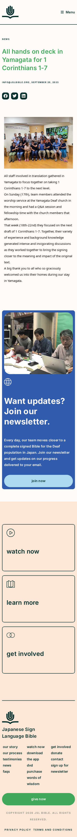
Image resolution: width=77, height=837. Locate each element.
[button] (5, 95)
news (7, 765)
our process (12, 753)
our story (10, 747)
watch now (36, 747)
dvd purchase (34, 768)
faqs (6, 771)
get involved (61, 747)
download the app (35, 756)
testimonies (12, 759)
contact (57, 759)
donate (56, 753)
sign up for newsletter (60, 768)
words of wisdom (34, 781)
